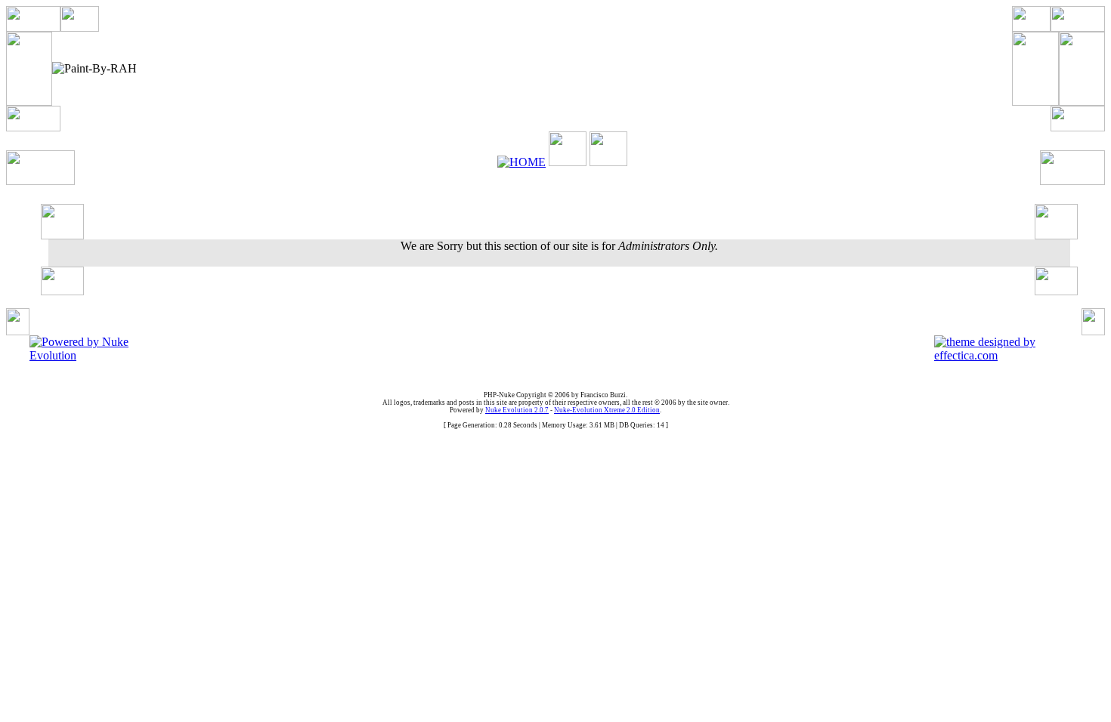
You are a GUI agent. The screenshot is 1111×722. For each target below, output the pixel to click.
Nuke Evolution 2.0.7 (517, 410)
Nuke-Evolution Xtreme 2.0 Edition (607, 410)
